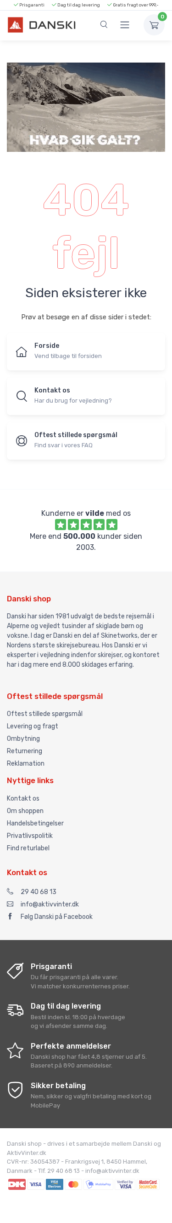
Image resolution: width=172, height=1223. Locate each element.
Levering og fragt (32, 726)
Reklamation (25, 763)
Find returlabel (28, 848)
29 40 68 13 (38, 892)
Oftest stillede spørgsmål (45, 714)
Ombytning (23, 739)
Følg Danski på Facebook (57, 917)
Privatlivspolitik (30, 836)
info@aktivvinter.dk (50, 904)
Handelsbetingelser (35, 823)
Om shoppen (25, 811)
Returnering (24, 751)
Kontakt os (23, 798)
